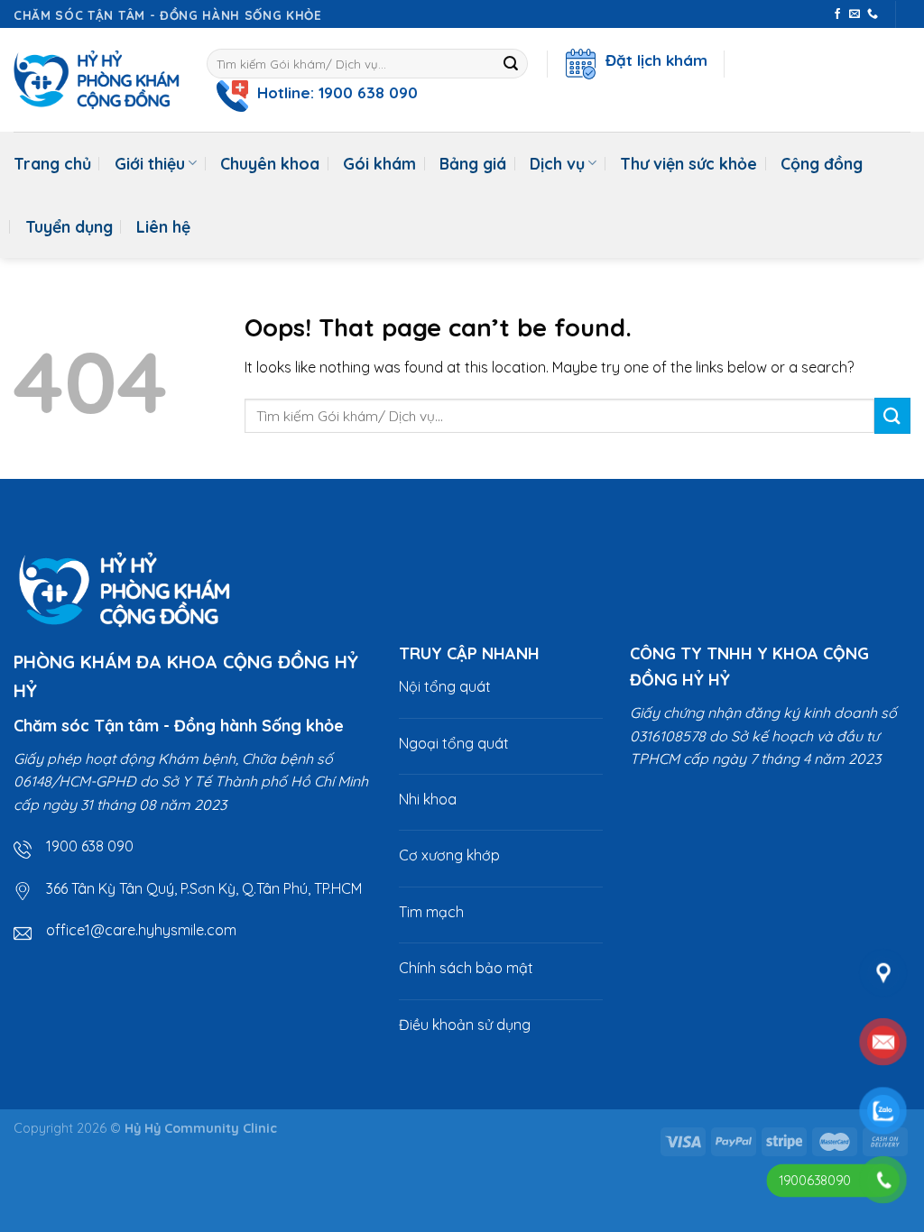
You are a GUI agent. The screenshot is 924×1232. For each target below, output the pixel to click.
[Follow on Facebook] (837, 14)
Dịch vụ (557, 163)
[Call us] (872, 14)
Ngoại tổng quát (454, 743)
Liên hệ (163, 226)
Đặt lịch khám (651, 60)
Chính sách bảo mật (466, 968)
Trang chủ (52, 163)
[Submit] (511, 64)
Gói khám (379, 163)
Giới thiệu (150, 163)
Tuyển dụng (69, 226)
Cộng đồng (822, 163)
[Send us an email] (854, 14)
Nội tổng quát (445, 686)
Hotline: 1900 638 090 (333, 92)
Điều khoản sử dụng (465, 1025)
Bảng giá (472, 163)
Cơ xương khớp (449, 855)
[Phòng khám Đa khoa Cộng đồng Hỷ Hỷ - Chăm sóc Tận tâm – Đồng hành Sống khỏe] (97, 80)
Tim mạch (431, 912)
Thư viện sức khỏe (688, 163)
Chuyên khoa (269, 163)
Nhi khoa (428, 799)
